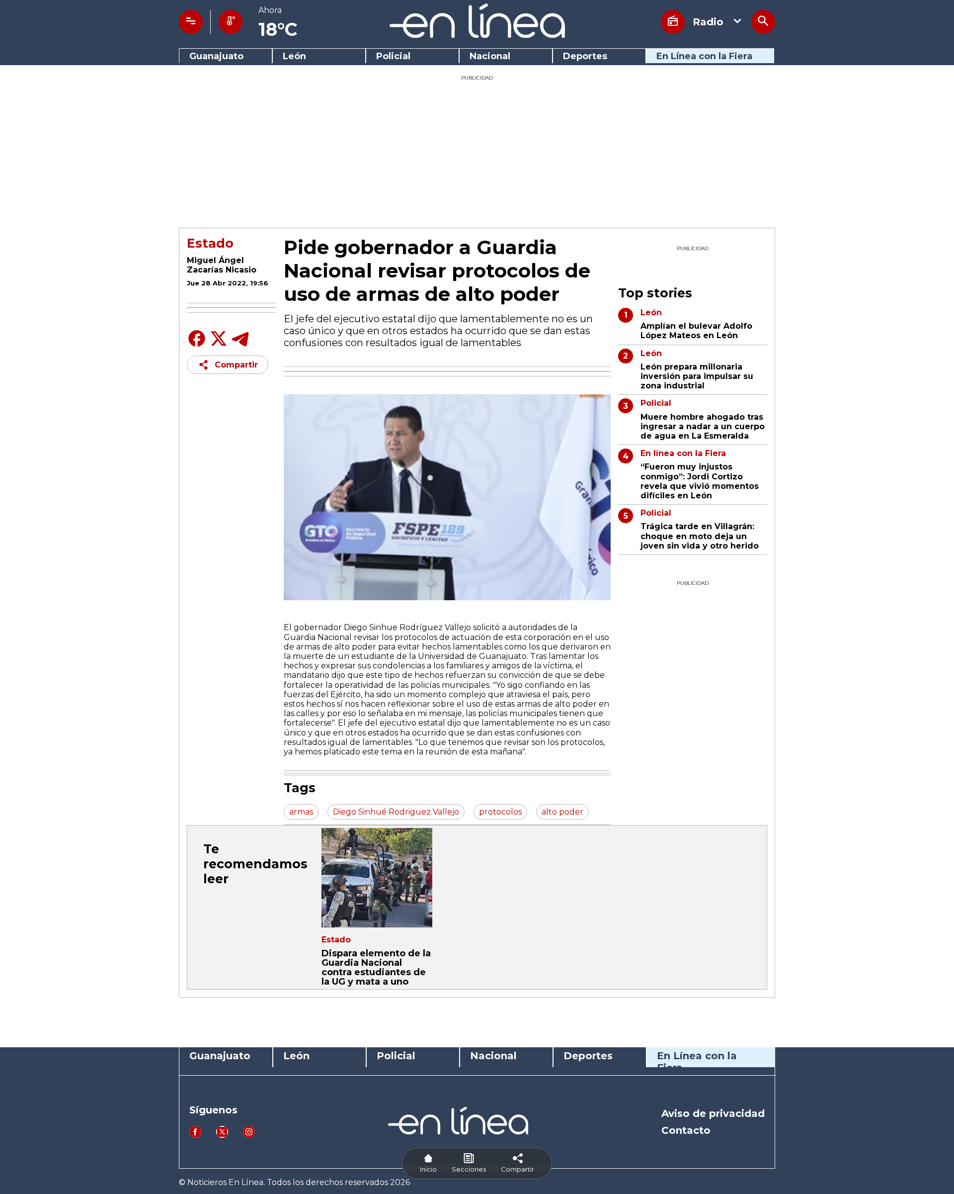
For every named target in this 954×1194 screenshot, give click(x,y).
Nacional (490, 56)
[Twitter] (219, 344)
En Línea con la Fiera (704, 56)
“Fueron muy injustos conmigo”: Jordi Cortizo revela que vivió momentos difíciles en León (699, 481)
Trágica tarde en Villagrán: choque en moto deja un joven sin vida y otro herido (699, 536)
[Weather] (230, 22)
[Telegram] (240, 346)
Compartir (236, 364)
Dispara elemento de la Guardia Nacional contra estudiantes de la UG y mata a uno (376, 968)
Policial (393, 56)
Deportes (585, 56)
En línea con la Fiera (683, 453)
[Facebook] (197, 346)
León (294, 56)
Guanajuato (216, 56)
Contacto (686, 1130)
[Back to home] (477, 35)
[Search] (763, 22)
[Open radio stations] (673, 22)
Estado (210, 243)
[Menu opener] (191, 22)
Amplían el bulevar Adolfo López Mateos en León (696, 330)
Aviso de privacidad (713, 1113)
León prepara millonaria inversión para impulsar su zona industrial (696, 376)
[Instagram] (249, 1135)
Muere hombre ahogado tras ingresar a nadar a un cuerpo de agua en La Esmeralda (702, 426)
